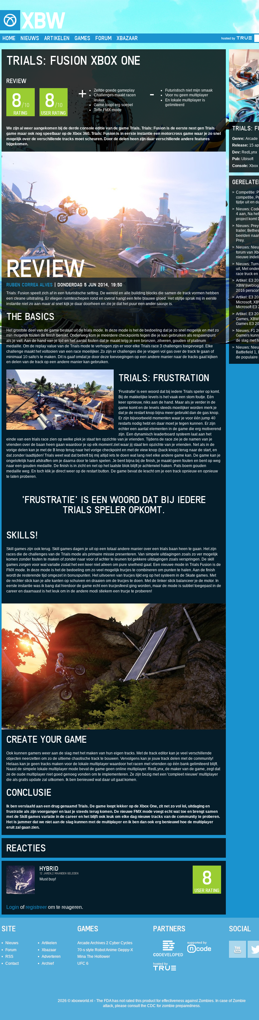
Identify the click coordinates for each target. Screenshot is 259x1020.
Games (82, 38)
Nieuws (30, 38)
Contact (12, 963)
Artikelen (56, 38)
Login (12, 907)
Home (9, 38)
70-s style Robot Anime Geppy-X (105, 950)
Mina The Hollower (93, 956)
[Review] (114, 214)
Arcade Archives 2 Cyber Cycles (104, 943)
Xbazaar (127, 38)
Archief (48, 963)
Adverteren (51, 956)
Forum (103, 38)
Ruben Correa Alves (29, 285)
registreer (36, 907)
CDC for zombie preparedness (173, 1006)
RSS (9, 956)
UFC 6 (82, 963)
